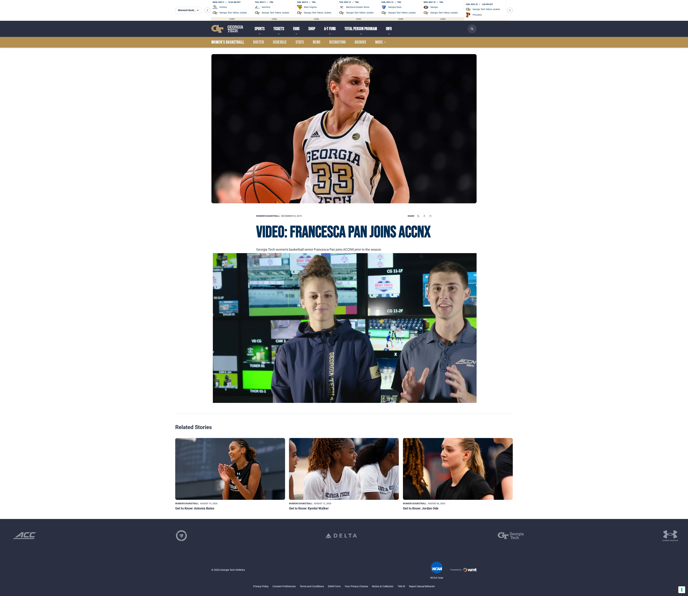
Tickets (278, 28)
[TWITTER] (418, 216)
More (379, 42)
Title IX (401, 586)
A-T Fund (330, 28)
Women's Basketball (268, 216)
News (317, 42)
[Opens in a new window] (25, 535)
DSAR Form (334, 586)
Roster (258, 42)
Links (232, 19)
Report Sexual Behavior (422, 586)
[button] (207, 10)
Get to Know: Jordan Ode (420, 508)
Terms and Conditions (312, 586)
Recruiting (337, 42)
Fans (296, 28)
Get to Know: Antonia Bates (194, 508)
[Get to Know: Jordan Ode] (458, 469)
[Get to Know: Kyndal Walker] (344, 469)
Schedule (280, 42)
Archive (360, 42)
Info (389, 28)
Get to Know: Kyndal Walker (309, 508)
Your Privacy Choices (356, 586)
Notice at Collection (382, 586)
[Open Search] (472, 28)
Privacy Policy (261, 586)
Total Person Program (361, 28)
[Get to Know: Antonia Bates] (230, 469)
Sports (260, 28)
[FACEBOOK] (424, 216)
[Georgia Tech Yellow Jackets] (227, 28)
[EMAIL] (430, 216)
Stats (300, 42)
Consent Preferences (284, 586)
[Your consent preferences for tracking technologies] (681, 589)
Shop (311, 28)
